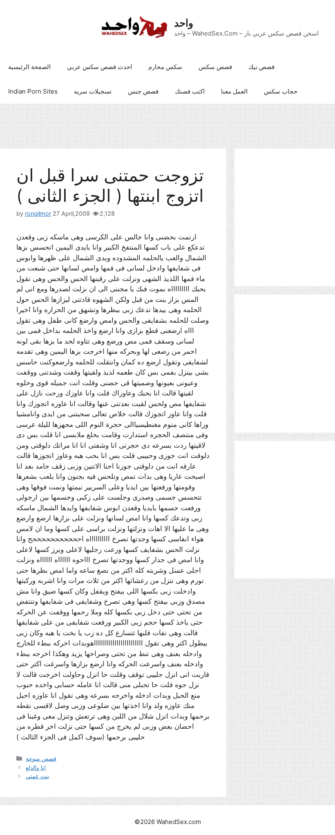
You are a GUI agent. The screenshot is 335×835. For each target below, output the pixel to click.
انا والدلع (36, 767)
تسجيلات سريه (93, 91)
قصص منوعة (41, 758)
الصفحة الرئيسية (29, 67)
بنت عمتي (37, 775)
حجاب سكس (280, 91)
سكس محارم (165, 67)
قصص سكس (215, 67)
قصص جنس (143, 91)
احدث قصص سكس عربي (99, 67)
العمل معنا (234, 91)
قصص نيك (261, 67)
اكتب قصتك (190, 91)
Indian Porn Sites (33, 91)
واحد (183, 23)
